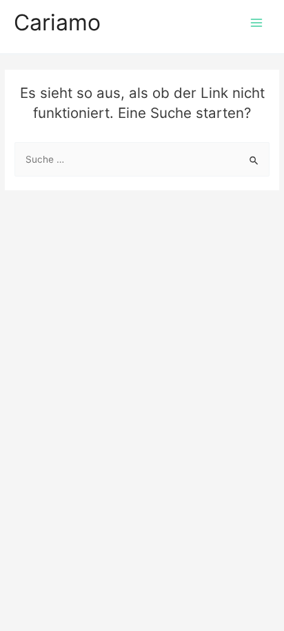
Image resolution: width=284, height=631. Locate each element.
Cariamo (57, 22)
